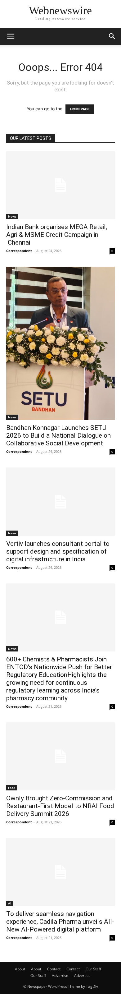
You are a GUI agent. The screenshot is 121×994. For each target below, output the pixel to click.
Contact (53, 969)
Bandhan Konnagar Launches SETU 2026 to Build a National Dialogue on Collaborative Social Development (58, 435)
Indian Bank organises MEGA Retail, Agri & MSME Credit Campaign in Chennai (56, 234)
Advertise (60, 975)
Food (11, 787)
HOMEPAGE (80, 109)
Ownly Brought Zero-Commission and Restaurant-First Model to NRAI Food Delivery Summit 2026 (60, 805)
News (12, 216)
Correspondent (19, 250)
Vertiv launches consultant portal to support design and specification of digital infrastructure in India (58, 551)
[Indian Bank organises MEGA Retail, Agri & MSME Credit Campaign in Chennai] (60, 185)
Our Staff (93, 969)
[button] (10, 36)
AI (9, 903)
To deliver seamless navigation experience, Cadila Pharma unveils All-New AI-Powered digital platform (60, 921)
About (20, 969)
